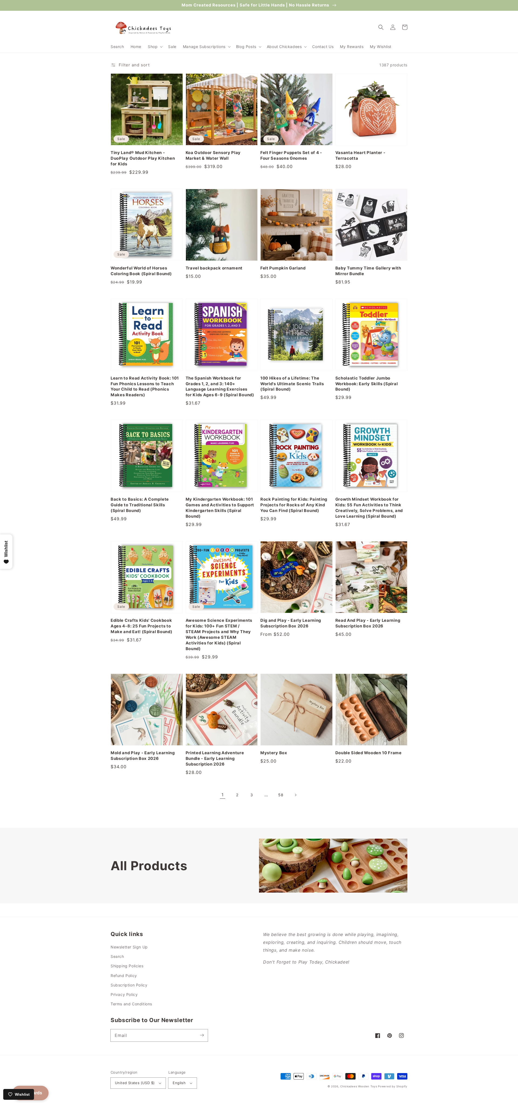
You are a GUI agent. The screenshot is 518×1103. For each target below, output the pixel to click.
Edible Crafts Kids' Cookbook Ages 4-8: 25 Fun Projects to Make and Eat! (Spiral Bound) (141, 626)
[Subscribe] (202, 1035)
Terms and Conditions (131, 1004)
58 (280, 795)
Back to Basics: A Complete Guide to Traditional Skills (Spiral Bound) (140, 505)
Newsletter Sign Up (129, 947)
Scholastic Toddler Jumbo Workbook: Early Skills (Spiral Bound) (366, 384)
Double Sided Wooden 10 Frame (368, 752)
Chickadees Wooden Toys (358, 1086)
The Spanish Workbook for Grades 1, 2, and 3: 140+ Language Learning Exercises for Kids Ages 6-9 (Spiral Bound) (220, 387)
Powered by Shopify (392, 1086)
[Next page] (295, 795)
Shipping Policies (127, 966)
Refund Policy (124, 975)
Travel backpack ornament (214, 268)
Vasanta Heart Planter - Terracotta (360, 155)
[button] (155, 46)
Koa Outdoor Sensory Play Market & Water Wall (213, 155)
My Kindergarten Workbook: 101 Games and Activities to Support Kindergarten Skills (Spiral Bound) (220, 508)
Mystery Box (273, 752)
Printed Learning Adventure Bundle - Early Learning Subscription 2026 (215, 758)
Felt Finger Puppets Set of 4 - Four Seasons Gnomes (291, 155)
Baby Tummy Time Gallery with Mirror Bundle (368, 271)
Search (117, 956)
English (179, 1083)
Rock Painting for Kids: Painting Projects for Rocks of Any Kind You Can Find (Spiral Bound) (293, 505)
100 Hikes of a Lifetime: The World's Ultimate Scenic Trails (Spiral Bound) (292, 384)
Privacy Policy (124, 994)
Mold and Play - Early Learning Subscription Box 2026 (143, 755)
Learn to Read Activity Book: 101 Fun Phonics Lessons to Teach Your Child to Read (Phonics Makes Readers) (145, 387)
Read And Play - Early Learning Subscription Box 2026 (367, 623)
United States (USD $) (135, 1083)
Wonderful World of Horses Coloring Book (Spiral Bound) (141, 271)
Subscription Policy (129, 985)
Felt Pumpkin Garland (283, 268)
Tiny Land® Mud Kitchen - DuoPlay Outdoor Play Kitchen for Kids (143, 158)
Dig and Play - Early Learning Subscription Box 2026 (290, 623)
